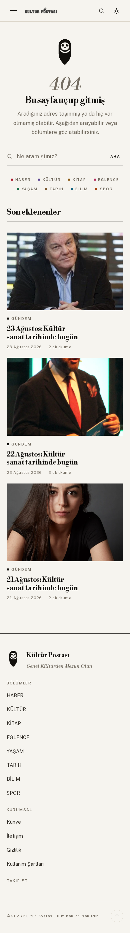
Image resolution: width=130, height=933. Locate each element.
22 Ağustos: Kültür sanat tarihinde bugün (42, 458)
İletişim (15, 836)
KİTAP (79, 180)
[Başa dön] (117, 916)
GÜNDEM (21, 319)
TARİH (56, 189)
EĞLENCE (108, 180)
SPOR (106, 189)
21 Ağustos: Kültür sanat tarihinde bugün (42, 583)
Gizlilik (14, 850)
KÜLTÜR (52, 180)
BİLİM (81, 189)
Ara (115, 156)
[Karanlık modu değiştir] (116, 11)
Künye (14, 822)
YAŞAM (29, 189)
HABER (23, 180)
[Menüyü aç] (14, 11)
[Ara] (102, 11)
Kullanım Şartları (25, 864)
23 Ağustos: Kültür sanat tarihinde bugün (42, 333)
